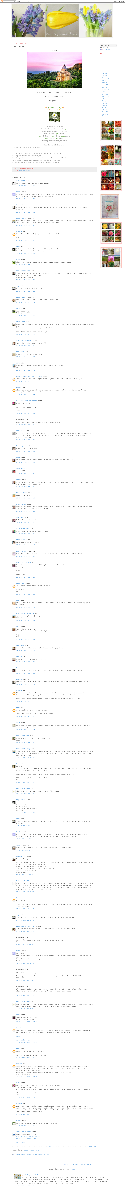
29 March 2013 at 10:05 (25, 280)
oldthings (20, 645)
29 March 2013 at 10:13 (25, 291)
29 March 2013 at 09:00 (25, 240)
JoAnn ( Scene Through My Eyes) (29, 376)
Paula (18, 457)
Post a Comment (20, 1143)
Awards (104, 75)
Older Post (92, 1147)
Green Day (22, 170)
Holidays (28, 170)
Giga (18, 246)
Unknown (19, 231)
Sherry (18, 480)
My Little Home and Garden (27, 400)
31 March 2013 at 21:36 (25, 743)
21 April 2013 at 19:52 (25, 794)
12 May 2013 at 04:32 (24, 839)
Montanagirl (21, 446)
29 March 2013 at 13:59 (25, 473)
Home (49, 1147)
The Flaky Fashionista (25, 340)
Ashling (19, 845)
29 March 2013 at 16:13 (25, 545)
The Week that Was (105, 108)
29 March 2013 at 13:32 (25, 462)
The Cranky (20, 180)
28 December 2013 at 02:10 (27, 1058)
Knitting (105, 96)
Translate (107, 50)
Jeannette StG (21, 218)
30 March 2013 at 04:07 (25, 639)
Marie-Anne (20, 668)
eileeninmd (20, 321)
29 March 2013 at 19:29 (25, 594)
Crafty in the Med (23, 562)
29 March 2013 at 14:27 (25, 511)
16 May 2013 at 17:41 (24, 850)
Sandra (18, 192)
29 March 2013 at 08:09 (25, 212)
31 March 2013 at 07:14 (25, 684)
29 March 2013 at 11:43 (25, 370)
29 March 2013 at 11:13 (25, 346)
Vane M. (19, 387)
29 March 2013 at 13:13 (25, 425)
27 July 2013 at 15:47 (25, 980)
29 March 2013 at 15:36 (25, 522)
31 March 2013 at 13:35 (25, 701)
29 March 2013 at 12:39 (25, 381)
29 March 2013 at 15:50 (25, 534)
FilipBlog (20, 583)
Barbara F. (20, 431)
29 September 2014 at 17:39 (27, 1139)
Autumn (104, 73)
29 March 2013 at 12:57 (25, 413)
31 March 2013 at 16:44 (25, 716)
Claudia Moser (21, 540)
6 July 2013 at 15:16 (24, 944)
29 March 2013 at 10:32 (25, 315)
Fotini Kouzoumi (22, 736)
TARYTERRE (20, 517)
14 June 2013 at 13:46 (25, 920)
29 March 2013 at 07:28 (25, 199)
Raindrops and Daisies (32, 1175)
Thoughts (105, 112)
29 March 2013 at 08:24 (25, 225)
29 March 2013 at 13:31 (25, 451)
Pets (103, 99)
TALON (18, 722)
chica (18, 259)
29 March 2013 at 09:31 (25, 253)
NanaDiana (20, 352)
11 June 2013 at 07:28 (25, 892)
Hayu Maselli (21, 856)
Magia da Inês (21, 800)
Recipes (105, 101)
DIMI (18, 363)
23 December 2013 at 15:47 (27, 1043)
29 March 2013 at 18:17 (25, 577)
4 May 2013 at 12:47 (24, 826)
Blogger (73, 1169)
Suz (17, 600)
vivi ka (19, 656)
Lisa (18, 707)
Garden (104, 87)
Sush (18, 764)
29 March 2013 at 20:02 (25, 620)
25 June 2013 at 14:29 (25, 931)
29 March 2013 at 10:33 (25, 334)
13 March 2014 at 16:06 (25, 1126)
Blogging (105, 78)
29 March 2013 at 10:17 (25, 302)
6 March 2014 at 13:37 (25, 1114)
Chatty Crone (21, 504)
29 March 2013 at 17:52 (25, 556)
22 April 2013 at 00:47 (25, 813)
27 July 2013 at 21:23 (25, 995)
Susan (18, 1083)
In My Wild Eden (22, 528)
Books (104, 80)
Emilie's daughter (23, 788)
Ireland (105, 94)
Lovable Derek (21, 493)
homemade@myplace (23, 271)
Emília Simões (21, 297)
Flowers (105, 85)
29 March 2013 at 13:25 (25, 440)
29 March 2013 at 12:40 (25, 394)
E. (17, 898)
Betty (18, 1015)
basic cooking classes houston (28, 1136)
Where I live (105, 115)
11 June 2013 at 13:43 (25, 909)
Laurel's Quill (22, 551)
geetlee (19, 679)
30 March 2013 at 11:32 (25, 662)
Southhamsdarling (23, 749)
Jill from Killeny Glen (25, 926)
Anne (18, 205)
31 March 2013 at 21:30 (25, 729)
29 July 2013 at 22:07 (25, 1009)
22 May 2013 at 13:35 (24, 875)
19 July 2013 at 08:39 (25, 963)
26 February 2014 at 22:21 (27, 1097)
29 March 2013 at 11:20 (25, 357)
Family (104, 82)
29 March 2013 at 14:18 (25, 498)
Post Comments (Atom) (32, 1150)
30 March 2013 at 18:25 (25, 673)
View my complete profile (24, 1186)
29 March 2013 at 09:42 (25, 265)
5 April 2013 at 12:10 (25, 782)
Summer (104, 106)
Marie (18, 626)
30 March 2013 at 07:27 (25, 650)
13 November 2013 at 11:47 (27, 1022)
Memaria (19, 308)
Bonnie (18, 1120)
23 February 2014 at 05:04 (27, 1076)
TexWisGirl (20, 468)
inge (18, 286)
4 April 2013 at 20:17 (25, 758)
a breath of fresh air (25, 613)
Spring (104, 103)
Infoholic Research (24, 1132)
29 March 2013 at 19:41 (25, 607)
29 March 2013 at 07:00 (25, 186)
